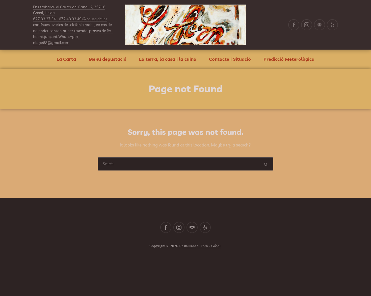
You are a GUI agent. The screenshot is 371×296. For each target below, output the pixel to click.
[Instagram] (306, 24)
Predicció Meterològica (288, 59)
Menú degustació (107, 59)
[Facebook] (293, 24)
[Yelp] (332, 24)
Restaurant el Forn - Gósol (200, 246)
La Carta (66, 59)
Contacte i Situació (230, 59)
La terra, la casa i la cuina (167, 59)
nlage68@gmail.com (51, 42)
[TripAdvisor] (319, 24)
